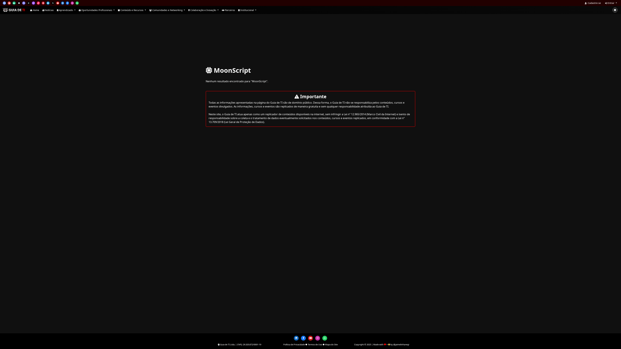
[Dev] (19, 3)
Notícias (49, 10)
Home (35, 10)
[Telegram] (48, 3)
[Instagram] (72, 3)
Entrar (611, 3)
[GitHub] (23, 3)
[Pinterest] (43, 3)
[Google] (4, 3)
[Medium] (14, 3)
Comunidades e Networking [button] (167, 10)
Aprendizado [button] (66, 10)
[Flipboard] (9, 3)
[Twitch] (33, 3)
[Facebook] (67, 3)
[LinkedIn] (62, 3)
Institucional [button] (247, 10)
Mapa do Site (331, 344)
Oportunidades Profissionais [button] (97, 10)
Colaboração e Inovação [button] (203, 10)
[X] (52, 3)
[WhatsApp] (77, 3)
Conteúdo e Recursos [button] (132, 10)
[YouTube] (57, 3)
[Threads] (28, 3)
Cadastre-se (594, 3)
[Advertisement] (310, 40)
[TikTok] (38, 3)
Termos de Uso (315, 344)
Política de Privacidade (294, 344)
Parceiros (229, 10)
